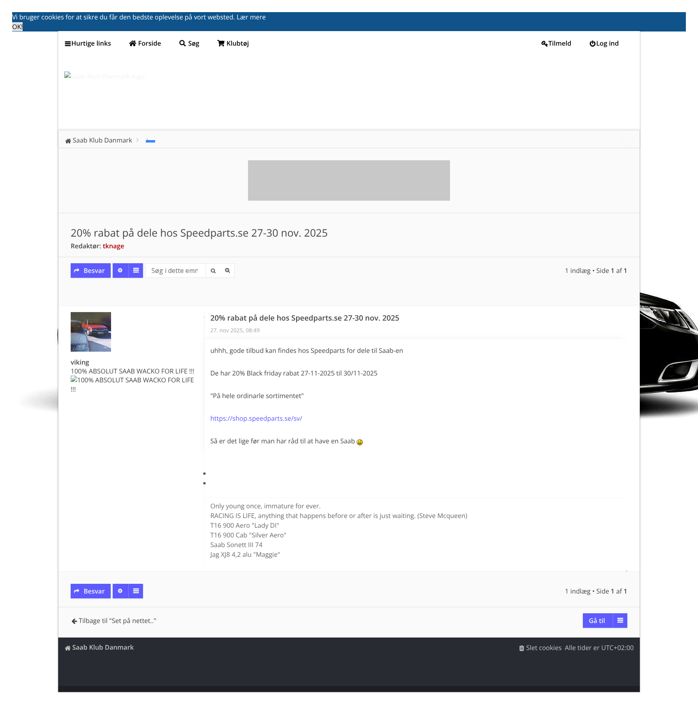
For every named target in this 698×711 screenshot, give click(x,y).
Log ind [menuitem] (607, 43)
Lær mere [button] (251, 17)
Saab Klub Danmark (103, 647)
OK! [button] (17, 26)
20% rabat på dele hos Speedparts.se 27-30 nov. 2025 (199, 233)
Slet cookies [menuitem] (544, 647)
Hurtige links (91, 43)
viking (80, 362)
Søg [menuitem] (193, 43)
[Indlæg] (204, 318)
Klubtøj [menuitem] (237, 43)
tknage (113, 245)
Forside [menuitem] (149, 43)
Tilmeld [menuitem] (560, 43)
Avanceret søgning (227, 270)
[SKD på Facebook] (627, 140)
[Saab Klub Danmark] (105, 76)
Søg (213, 270)
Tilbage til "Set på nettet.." (117, 620)
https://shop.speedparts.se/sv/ (256, 418)
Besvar (94, 270)
